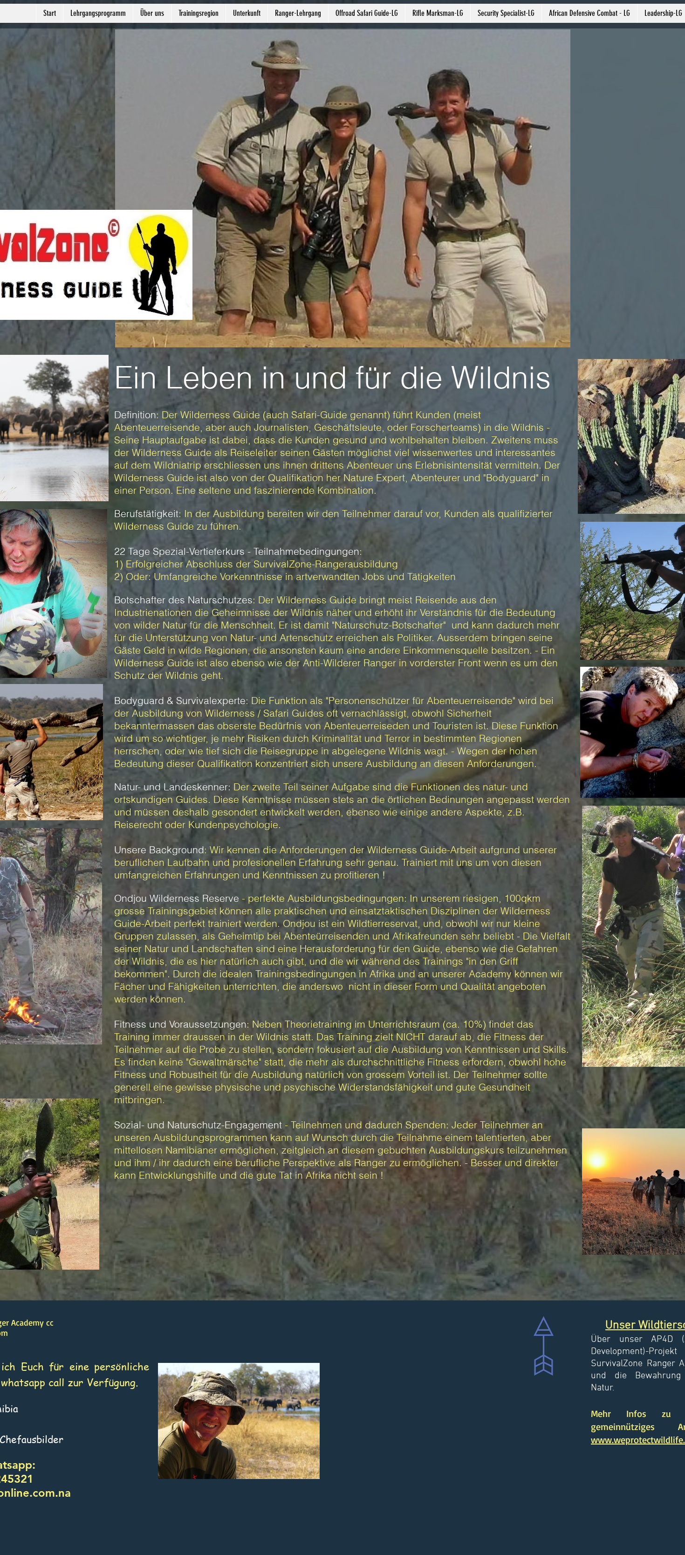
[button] (152, 13)
